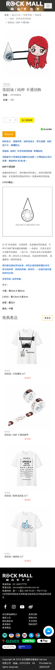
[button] (48, 6)
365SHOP (44, 667)
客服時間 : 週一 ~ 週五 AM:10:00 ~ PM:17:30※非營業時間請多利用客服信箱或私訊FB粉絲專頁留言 (26, 594)
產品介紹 (16, 15)
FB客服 (48, 631)
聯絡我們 (33, 624)
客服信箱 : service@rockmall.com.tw (20, 587)
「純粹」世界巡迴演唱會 (19, 18)
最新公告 (6, 617)
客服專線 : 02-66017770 (14, 584)
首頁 (6, 15)
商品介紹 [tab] (9, 134)
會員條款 (6, 624)
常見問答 (33, 621)
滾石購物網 (24, 5)
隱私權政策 (7, 621)
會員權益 (6, 627)
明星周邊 (27, 15)
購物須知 (33, 617)
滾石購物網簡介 (9, 614)
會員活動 (33, 614)
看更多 (47, 318)
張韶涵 (38, 15)
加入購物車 (27, 120)
